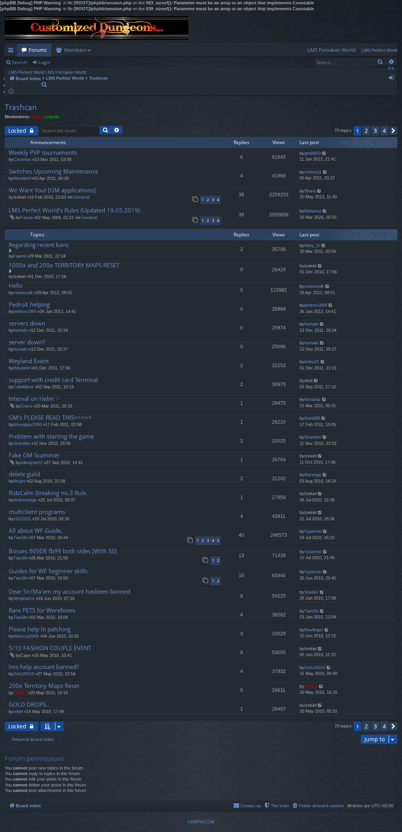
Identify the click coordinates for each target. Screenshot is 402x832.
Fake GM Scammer (34, 455)
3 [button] (375, 130)
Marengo (312, 474)
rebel (18, 711)
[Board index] (96, 28)
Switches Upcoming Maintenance (53, 171)
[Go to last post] (324, 153)
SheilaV (311, 592)
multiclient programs (37, 512)
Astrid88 (312, 418)
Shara (310, 190)
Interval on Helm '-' (34, 398)
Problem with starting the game (51, 436)
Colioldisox (23, 386)
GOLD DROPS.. (29, 704)
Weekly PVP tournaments (43, 152)
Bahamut (312, 210)
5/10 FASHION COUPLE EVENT (50, 648)
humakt (20, 330)
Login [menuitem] (392, 79)
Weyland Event (29, 361)
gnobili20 (312, 153)
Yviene (36, 116)
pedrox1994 (24, 311)
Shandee (21, 443)
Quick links (12, 51)
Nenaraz (312, 399)
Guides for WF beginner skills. (49, 571)
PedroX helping (29, 304)
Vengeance (24, 598)
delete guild (24, 474)
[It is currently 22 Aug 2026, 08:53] (11, 91)
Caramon (22, 159)
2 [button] (366, 130)
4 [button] (384, 130)
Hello (16, 285)
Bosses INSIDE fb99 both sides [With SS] (63, 551)
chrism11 (313, 172)
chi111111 (22, 518)
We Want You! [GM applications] (52, 190)
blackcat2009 (26, 636)
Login (44, 62)
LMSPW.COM (201, 821)
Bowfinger (313, 629)
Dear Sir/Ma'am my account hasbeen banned (69, 591)
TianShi (20, 537)
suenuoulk (23, 292)
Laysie (52, 116)
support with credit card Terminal (53, 380)
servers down (27, 323)
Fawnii (26, 217)
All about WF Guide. (35, 530)
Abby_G (312, 245)
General (81, 197)
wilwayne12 (31, 462)
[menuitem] (331, 50)
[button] (393, 131)
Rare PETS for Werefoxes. (43, 610)
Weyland (21, 178)
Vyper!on (313, 531)
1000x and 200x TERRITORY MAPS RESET (64, 265)
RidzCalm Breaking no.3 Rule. (48, 493)
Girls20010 (23, 673)
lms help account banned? (44, 667)
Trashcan (21, 107)
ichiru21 (311, 361)
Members (75, 49)
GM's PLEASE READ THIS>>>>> (50, 417)
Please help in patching (40, 629)
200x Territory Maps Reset (44, 685)
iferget (19, 481)
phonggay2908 (27, 424)
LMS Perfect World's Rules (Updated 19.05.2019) (74, 210)
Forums (38, 49)
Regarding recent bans (39, 245)
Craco (26, 406)
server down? (27, 342)
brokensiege (25, 499)
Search (19, 62)
